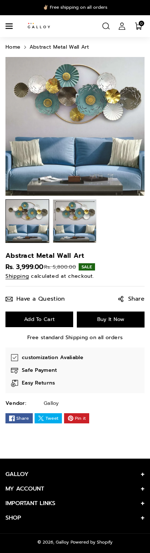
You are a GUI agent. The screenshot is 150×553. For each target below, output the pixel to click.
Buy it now (111, 319)
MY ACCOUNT (24, 488)
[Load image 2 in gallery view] (74, 221)
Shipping (17, 276)
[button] (9, 26)
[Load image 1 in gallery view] (27, 221)
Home (12, 47)
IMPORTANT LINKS (30, 503)
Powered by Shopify (91, 542)
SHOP (13, 517)
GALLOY (16, 474)
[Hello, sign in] (122, 26)
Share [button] (136, 298)
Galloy (62, 542)
